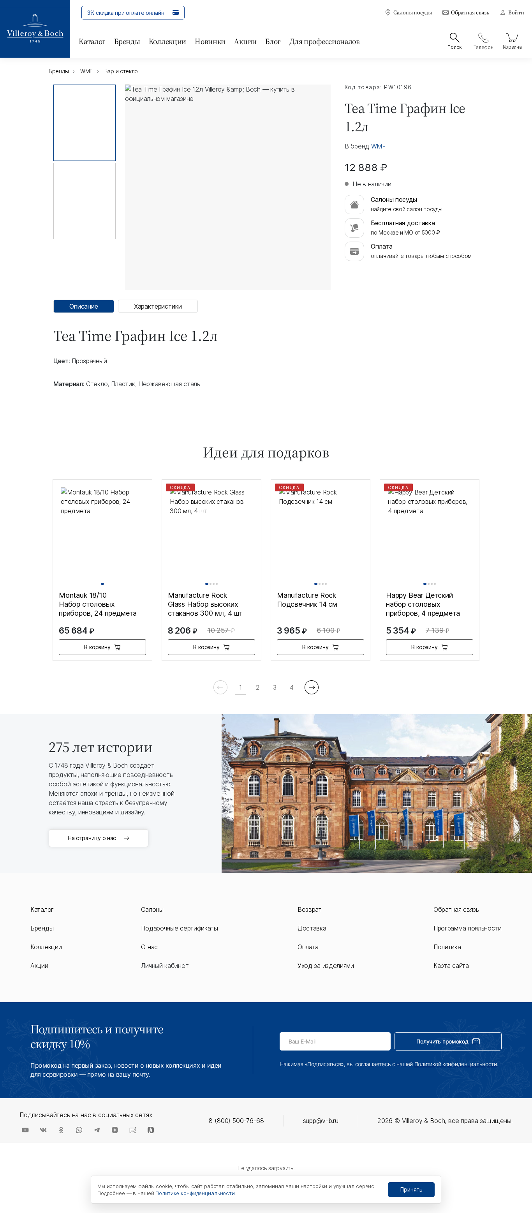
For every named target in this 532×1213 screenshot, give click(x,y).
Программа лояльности (467, 928)
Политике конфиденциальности (195, 1193)
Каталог (92, 41)
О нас (149, 947)
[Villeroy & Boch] (35, 29)
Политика (447, 947)
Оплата (308, 947)
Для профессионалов (324, 41)
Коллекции (167, 41)
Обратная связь (470, 12)
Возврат (310, 909)
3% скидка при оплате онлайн (125, 12)
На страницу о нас (92, 838)
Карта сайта (451, 965)
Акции (245, 41)
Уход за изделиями (326, 965)
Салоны (152, 909)
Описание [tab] (83, 306)
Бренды (127, 41)
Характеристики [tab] (158, 306)
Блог (273, 41)
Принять (411, 1189)
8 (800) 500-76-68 (236, 1121)
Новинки (210, 41)
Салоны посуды (412, 12)
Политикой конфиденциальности (455, 1064)
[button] (102, 584)
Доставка (312, 928)
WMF (378, 146)
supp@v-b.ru (320, 1121)
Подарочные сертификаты (179, 928)
